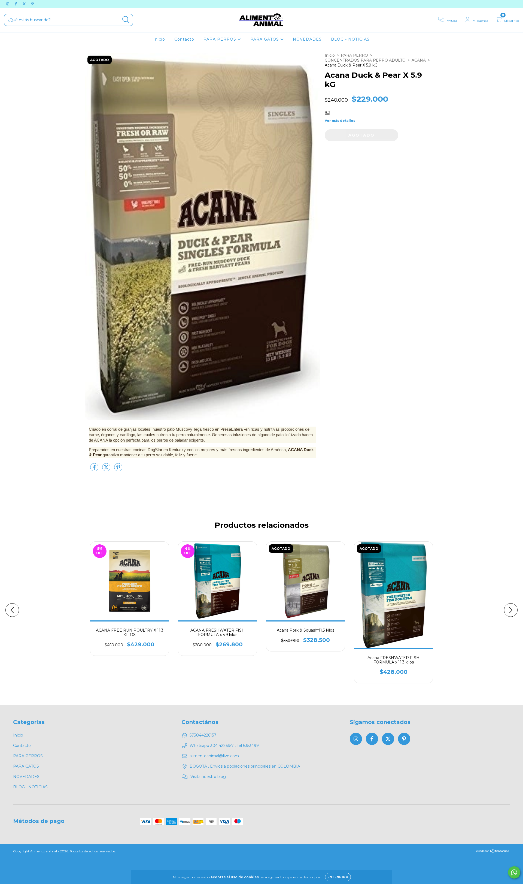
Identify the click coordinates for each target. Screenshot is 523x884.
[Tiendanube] (493, 852)
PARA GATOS (265, 39)
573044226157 (203, 735)
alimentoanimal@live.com (214, 755)
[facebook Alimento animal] (16, 3)
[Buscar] (126, 19)
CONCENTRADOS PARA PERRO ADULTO (365, 60)
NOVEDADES (307, 39)
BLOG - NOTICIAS (350, 39)
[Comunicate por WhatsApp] (514, 872)
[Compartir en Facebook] (94, 469)
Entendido (337, 877)
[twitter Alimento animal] (25, 3)
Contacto (184, 39)
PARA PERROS (220, 39)
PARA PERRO (354, 55)
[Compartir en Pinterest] (118, 469)
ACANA (419, 60)
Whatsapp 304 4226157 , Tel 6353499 (224, 745)
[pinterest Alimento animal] (32, 3)
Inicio (159, 39)
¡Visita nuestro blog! (208, 776)
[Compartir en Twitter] (106, 469)
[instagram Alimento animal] (8, 3)
